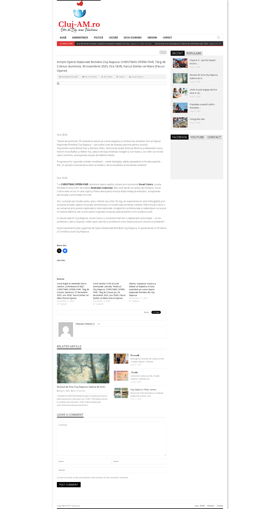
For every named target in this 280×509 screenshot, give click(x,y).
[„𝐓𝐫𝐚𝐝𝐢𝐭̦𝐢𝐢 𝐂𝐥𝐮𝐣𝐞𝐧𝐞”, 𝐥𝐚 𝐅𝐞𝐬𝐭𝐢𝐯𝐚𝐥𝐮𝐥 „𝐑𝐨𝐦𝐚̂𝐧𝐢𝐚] (123, 375)
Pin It (146, 312)
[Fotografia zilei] (182, 122)
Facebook (179, 137)
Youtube (197, 137)
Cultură (113, 37)
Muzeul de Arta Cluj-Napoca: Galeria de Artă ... (82, 386)
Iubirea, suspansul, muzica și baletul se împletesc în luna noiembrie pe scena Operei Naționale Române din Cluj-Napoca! (142, 289)
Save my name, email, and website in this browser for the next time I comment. (93, 477)
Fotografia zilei (197, 119)
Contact (167, 37)
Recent (177, 53)
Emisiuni (152, 37)
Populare (194, 53)
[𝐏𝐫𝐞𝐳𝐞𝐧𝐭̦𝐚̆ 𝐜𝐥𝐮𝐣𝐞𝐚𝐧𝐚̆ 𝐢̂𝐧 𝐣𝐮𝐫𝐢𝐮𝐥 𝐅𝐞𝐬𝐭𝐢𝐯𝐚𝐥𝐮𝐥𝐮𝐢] (123, 358)
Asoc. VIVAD (200, 505)
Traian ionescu (137, 77)
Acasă (63, 37)
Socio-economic (133, 37)
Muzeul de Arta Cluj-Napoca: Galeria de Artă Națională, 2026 (173, 43)
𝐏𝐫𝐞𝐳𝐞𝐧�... (136, 355)
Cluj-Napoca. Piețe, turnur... (144, 389)
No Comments (91, 77)
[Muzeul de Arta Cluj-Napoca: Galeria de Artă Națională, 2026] (85, 368)
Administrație (80, 37)
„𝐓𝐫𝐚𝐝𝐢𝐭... (135, 372)
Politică (98, 37)
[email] (99, 324)
